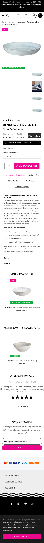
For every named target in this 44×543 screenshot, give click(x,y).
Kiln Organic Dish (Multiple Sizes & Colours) (22, 307)
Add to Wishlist (12, 181)
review (17, 120)
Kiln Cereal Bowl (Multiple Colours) (22, 361)
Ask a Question (31, 181)
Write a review (22, 407)
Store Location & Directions (15, 175)
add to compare (22, 186)
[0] (40, 17)
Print (37, 175)
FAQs (30, 175)
